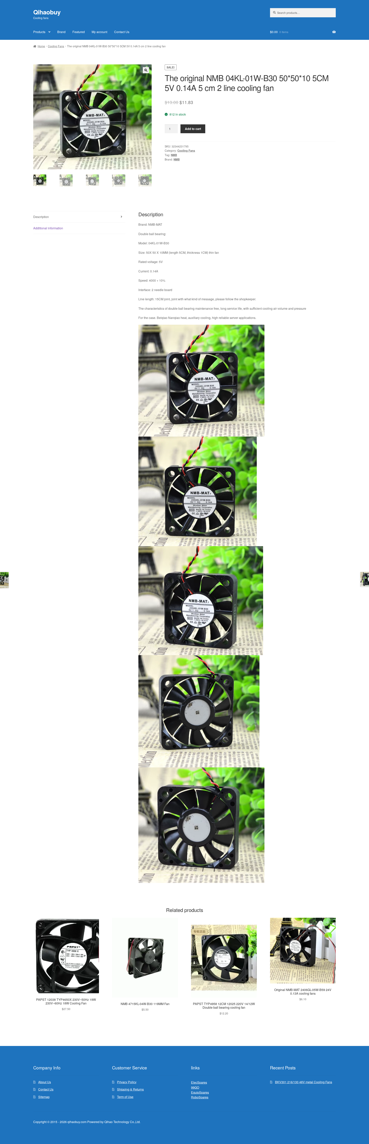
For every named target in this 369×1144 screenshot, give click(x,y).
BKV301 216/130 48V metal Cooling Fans (303, 1082)
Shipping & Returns (130, 1089)
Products (39, 32)
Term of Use (125, 1097)
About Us (44, 1082)
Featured (78, 32)
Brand (61, 32)
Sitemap (44, 1097)
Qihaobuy (47, 11)
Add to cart (193, 128)
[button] (146, 70)
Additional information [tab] (48, 228)
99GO (195, 1087)
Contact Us (121, 32)
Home (41, 46)
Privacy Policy (126, 1082)
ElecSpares (199, 1082)
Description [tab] (41, 217)
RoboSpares (199, 1097)
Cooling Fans (56, 46)
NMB (174, 155)
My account (99, 32)
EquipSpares (200, 1092)
